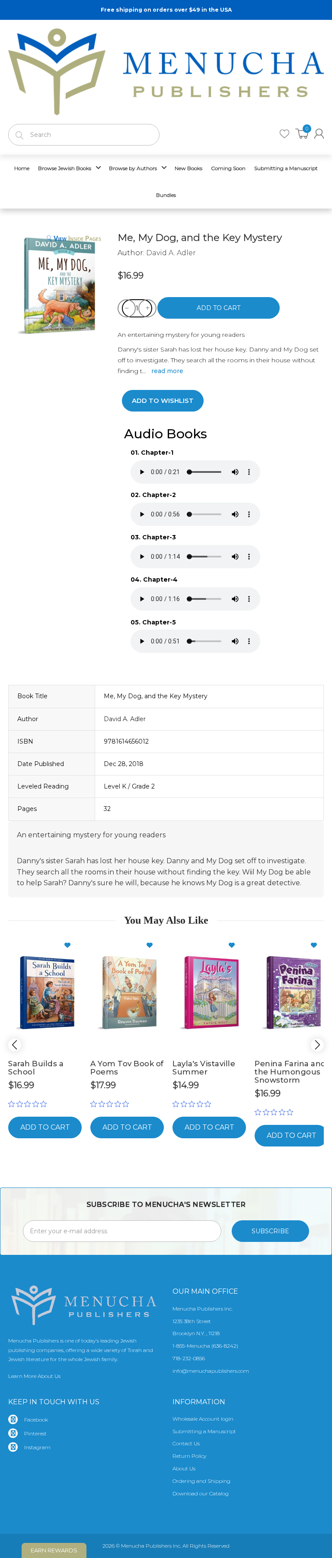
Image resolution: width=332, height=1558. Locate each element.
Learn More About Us (34, 1376)
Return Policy (189, 1456)
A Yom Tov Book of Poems (127, 1067)
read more (167, 371)
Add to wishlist (163, 400)
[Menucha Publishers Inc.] (166, 69)
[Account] (319, 134)
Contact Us (186, 1443)
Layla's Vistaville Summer (203, 1067)
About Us (183, 1468)
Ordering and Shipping (201, 1481)
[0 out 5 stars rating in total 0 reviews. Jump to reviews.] (29, 1104)
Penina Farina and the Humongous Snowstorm (290, 1071)
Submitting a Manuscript (204, 1431)
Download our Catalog (200, 1493)
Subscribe (270, 1231)
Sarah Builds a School (36, 1067)
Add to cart (218, 308)
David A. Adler (171, 253)
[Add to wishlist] (70, 945)
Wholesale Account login (202, 1419)
